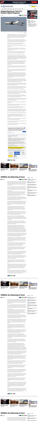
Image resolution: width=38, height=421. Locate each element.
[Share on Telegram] (21, 15)
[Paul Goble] (1, 179)
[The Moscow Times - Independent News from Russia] (7, 6)
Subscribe (24, 131)
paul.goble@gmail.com (18, 199)
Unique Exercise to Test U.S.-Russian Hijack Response (12, 12)
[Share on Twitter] (20, 15)
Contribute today (33, 6)
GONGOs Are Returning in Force (13, 177)
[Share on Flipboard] (24, 15)
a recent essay (9, 186)
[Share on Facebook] (19, 15)
